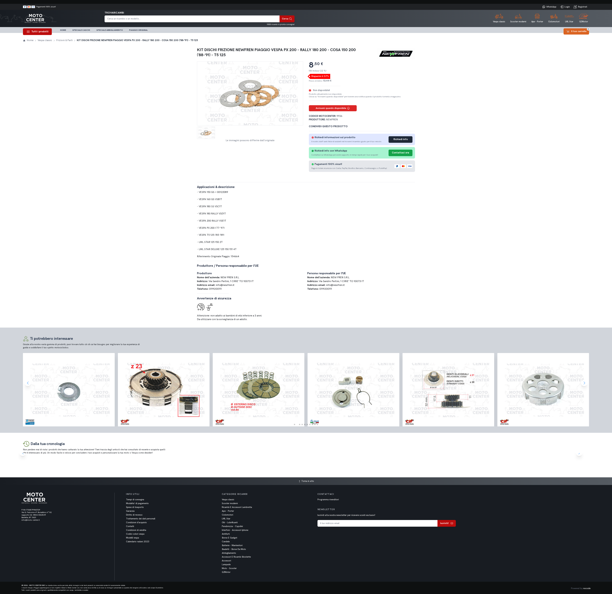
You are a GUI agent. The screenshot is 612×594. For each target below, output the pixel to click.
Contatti (130, 526)
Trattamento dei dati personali (140, 518)
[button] (294, 424)
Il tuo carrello (580, 30)
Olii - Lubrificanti (230, 522)
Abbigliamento (229, 553)
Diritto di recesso (134, 515)
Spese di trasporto (135, 507)
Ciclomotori (227, 515)
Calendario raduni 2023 (137, 541)
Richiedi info (400, 139)
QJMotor (226, 572)
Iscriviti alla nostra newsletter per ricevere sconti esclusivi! (346, 515)
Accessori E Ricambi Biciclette (236, 557)
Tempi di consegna (135, 499)
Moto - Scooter (229, 568)
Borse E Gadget (229, 538)
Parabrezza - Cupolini (232, 526)
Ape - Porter (228, 511)
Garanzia (130, 511)
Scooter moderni (230, 503)
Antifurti (226, 534)
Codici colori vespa (135, 534)
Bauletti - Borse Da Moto (234, 549)
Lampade (226, 564)
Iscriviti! (444, 523)
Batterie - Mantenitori (232, 545)
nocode (586, 588)
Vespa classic (228, 499)
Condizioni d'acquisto (136, 522)
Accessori (226, 560)
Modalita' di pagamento (137, 503)
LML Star (226, 518)
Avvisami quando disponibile (331, 108)
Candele (226, 541)
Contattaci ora (400, 152)
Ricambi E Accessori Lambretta (237, 507)
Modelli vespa (132, 538)
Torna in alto (307, 481)
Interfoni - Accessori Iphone (235, 530)
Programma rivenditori (328, 499)
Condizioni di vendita (136, 530)
